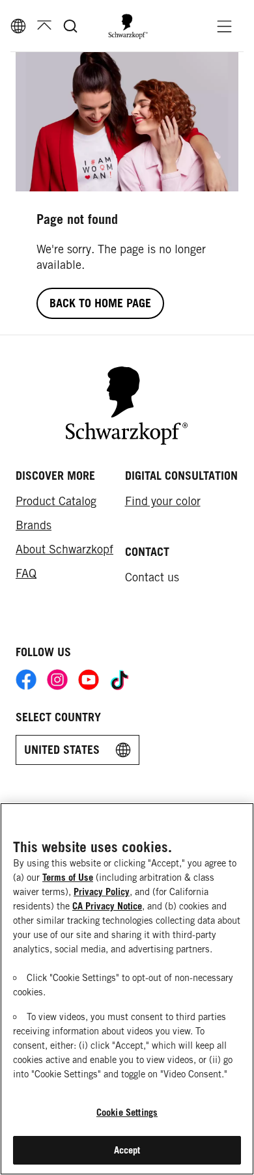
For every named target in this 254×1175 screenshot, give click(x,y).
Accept (127, 1149)
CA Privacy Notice (107, 905)
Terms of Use (67, 877)
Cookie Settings (127, 1112)
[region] (127, 989)
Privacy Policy (102, 891)
